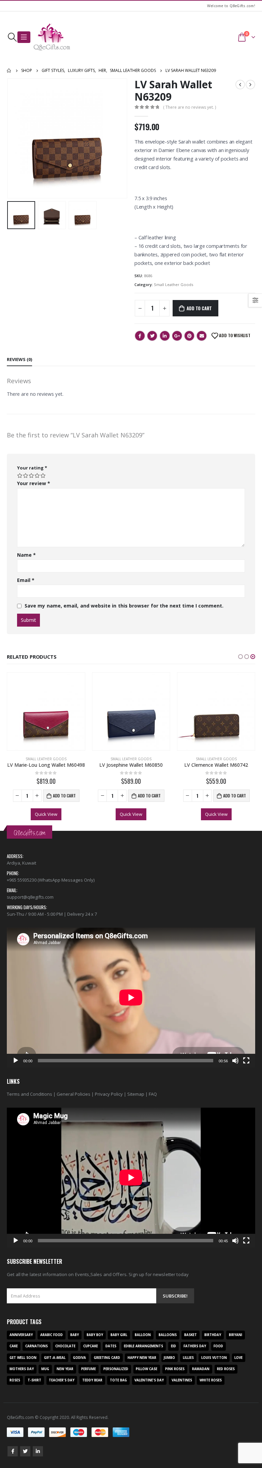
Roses (15, 1380)
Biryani (235, 1335)
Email (201, 335)
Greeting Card (107, 1357)
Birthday (212, 1335)
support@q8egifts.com (30, 897)
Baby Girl (119, 1335)
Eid (173, 1346)
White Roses (211, 1380)
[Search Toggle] (12, 37)
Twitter (152, 335)
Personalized (115, 1369)
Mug (45, 1369)
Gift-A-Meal (55, 1357)
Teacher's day (61, 1380)
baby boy (95, 1335)
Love (238, 1357)
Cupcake (90, 1346)
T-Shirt (34, 1380)
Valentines (182, 1380)
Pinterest (189, 335)
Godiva (79, 1357)
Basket (190, 1335)
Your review (33, 483)
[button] (240, 657)
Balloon (143, 1335)
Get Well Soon (23, 1357)
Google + (177, 335)
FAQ (153, 1094)
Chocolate (65, 1346)
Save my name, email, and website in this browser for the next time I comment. (124, 605)
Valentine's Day (149, 1380)
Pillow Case (146, 1369)
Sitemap (135, 1094)
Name (26, 555)
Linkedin (38, 1451)
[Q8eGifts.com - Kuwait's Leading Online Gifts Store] (52, 37)
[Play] (15, 1060)
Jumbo (169, 1357)
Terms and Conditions (29, 1094)
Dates (110, 1346)
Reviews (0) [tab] (19, 359)
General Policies (73, 1094)
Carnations (36, 1346)
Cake (14, 1346)
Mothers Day (22, 1369)
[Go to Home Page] (9, 70)
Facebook (139, 335)
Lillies (188, 1357)
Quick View (46, 814)
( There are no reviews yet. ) (189, 107)
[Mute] (235, 1060)
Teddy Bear (92, 1380)
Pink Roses (175, 1369)
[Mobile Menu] (23, 37)
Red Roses (226, 1369)
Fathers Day (195, 1346)
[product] (46, 711)
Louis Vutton (214, 1357)
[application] (131, 997)
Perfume (88, 1369)
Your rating (32, 468)
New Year (65, 1369)
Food (218, 1346)
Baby (74, 1335)
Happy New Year (142, 1357)
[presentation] (15, 138)
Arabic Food (51, 1335)
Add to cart (199, 308)
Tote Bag (118, 1380)
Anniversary (21, 1335)
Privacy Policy (109, 1094)
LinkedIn (164, 335)
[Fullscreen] (246, 1060)
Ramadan (200, 1369)
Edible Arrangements (143, 1346)
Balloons (168, 1335)
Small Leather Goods (173, 284)
